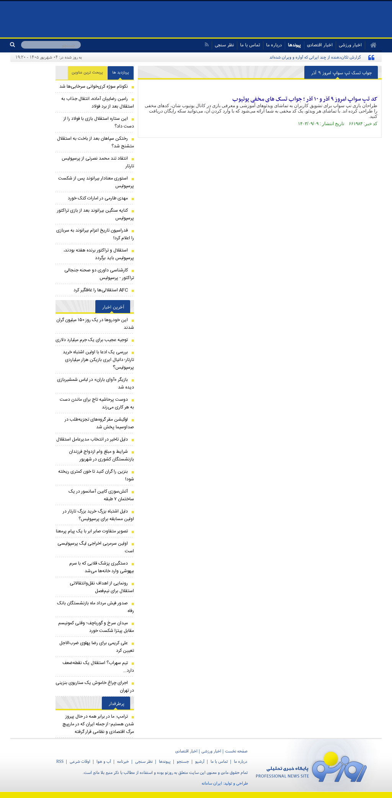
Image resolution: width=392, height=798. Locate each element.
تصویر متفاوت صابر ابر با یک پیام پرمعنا (92, 531)
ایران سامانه (212, 783)
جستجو (183, 761)
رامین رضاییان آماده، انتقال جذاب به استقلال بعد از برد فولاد (97, 102)
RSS (60, 761)
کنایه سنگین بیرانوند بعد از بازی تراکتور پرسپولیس (95, 214)
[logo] (315, 765)
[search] (15, 45)
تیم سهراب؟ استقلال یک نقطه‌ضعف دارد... (98, 666)
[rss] (206, 44)
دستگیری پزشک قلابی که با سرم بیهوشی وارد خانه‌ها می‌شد (101, 567)
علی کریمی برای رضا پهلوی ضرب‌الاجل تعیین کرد (96, 646)
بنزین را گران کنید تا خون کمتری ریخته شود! (96, 475)
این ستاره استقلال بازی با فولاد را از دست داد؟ (99, 122)
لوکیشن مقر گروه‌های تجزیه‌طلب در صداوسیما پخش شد (99, 423)
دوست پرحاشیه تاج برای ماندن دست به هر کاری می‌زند (97, 403)
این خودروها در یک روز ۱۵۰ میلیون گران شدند (95, 323)
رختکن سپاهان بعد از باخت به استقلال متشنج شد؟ (95, 142)
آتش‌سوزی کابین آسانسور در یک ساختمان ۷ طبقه (101, 495)
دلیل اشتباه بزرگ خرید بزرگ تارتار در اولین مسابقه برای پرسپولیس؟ (98, 515)
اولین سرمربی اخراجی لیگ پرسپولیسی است (95, 547)
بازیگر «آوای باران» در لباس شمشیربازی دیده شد (95, 383)
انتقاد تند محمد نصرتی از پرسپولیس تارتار (98, 162)
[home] (371, 45)
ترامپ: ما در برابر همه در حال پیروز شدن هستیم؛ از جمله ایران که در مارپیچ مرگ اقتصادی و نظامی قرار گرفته (98, 724)
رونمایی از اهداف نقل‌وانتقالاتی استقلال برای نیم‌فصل (102, 587)
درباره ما (274, 44)
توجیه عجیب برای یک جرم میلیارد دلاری (92, 340)
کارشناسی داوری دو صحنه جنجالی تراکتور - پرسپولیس (99, 274)
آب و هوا (103, 761)
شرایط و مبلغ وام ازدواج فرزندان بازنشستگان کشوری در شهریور (101, 455)
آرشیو (199, 761)
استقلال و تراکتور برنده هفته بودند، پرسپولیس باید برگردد (99, 254)
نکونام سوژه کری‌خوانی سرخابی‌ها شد (93, 86)
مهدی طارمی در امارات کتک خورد (98, 198)
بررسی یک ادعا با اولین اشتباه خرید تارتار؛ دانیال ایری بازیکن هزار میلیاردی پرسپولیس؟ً (98, 359)
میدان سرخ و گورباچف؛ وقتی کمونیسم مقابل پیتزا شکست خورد (96, 627)
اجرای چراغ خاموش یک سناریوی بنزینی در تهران (95, 686)
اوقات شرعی (80, 761)
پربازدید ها (120, 73)
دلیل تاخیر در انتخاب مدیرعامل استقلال (92, 439)
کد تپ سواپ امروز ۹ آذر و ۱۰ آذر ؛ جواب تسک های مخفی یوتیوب (304, 99)
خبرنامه (123, 761)
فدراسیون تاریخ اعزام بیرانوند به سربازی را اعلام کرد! (95, 234)
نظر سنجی (224, 44)
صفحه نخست (236, 751)
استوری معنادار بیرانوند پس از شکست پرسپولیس (96, 182)
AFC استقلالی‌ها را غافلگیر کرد (101, 290)
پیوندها (294, 44)
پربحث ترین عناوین (87, 73)
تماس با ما (250, 44)
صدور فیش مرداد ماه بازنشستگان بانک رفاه (95, 607)
